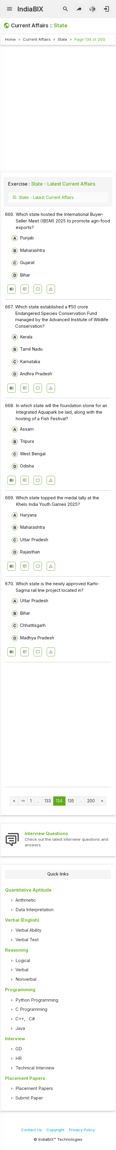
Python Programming (36, 1000)
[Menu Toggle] (9, 9)
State (62, 39)
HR (18, 1058)
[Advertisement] (58, 109)
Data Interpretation (34, 909)
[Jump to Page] (23, 801)
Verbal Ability (28, 930)
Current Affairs (37, 39)
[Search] (65, 9)
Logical (22, 960)
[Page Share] (79, 9)
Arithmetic (25, 900)
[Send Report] (51, 289)
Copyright (55, 1129)
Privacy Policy (82, 1129)
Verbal (21, 969)
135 (71, 800)
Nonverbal (25, 979)
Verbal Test (27, 939)
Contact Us (31, 1129)
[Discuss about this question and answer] (25, 289)
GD (18, 1049)
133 (48, 800)
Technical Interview (34, 1068)
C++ (19, 1019)
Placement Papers (34, 1088)
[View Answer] (11, 289)
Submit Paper (29, 1098)
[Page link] (14, 801)
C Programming (31, 1009)
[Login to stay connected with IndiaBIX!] (106, 9)
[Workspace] (38, 289)
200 (91, 800)
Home (10, 39)
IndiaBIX (30, 9)
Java (20, 1028)
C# (32, 1019)
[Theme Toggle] (93, 9)
